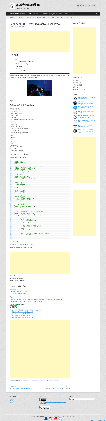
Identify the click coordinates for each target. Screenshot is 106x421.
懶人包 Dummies (33, 14)
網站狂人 (12, 401)
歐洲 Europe (30, 17)
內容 (15, 59)
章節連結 (15, 55)
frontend (50, 380)
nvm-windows (21, 244)
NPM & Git (19, 66)
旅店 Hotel (13, 17)
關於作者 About (69, 14)
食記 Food (60, 17)
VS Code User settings (22, 64)
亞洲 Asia (21, 17)
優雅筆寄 (12, 399)
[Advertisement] (40, 41)
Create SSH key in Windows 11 (19, 293)
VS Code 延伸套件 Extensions (24, 61)
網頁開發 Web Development (24, 380)
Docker (18, 68)
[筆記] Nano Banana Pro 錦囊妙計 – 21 (22, 312)
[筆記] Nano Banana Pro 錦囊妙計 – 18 (22, 317)
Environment (44, 380)
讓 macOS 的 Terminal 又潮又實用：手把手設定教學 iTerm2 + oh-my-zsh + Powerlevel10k (36, 300)
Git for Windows (31, 244)
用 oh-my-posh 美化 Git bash (19, 292)
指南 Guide (51, 17)
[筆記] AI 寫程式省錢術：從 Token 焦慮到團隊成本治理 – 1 (27, 310)
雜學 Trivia (69, 17)
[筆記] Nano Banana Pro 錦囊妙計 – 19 (22, 316)
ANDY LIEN (21, 26)
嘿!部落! (11, 402)
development (36, 380)
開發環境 (49, 75)
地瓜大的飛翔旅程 (28, 5)
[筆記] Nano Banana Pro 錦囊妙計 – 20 (22, 314)
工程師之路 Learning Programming (51, 14)
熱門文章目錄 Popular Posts (18, 14)
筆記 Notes (13, 380)
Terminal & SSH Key (21, 71)
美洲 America (41, 17)
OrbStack (16, 280)
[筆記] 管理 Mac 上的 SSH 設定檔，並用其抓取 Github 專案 (27, 301)
